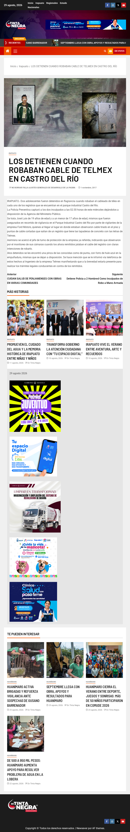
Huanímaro (12, 682)
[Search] (105, 51)
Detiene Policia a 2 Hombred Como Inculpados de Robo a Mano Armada (95, 278)
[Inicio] (7, 51)
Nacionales (33, 7)
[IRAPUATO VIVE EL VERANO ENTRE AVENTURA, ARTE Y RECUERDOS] (104, 318)
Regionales (52, 3)
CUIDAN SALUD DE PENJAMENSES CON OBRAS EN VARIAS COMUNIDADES (34, 278)
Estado (63, 3)
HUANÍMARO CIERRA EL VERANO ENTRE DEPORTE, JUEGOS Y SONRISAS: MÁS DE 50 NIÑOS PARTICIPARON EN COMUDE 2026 (104, 696)
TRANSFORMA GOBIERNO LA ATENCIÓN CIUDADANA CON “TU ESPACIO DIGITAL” (64, 349)
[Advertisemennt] (86, 24)
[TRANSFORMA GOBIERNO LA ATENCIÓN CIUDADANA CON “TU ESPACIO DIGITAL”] (64, 318)
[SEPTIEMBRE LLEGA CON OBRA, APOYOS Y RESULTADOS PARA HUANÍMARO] (64, 660)
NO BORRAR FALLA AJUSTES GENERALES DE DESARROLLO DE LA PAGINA (44, 188)
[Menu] (15, 51)
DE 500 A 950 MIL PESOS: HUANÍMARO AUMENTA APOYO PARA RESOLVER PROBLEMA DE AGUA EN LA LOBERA (25, 769)
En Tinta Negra (34, 363)
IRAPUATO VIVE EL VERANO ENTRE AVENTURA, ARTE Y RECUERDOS (104, 349)
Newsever (82, 828)
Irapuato (40, 3)
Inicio (30, 3)
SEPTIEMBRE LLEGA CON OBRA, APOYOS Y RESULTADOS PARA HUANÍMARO (76, 43)
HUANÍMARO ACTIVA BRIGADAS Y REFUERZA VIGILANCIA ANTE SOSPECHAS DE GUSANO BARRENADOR (23, 696)
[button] (15, 51)
